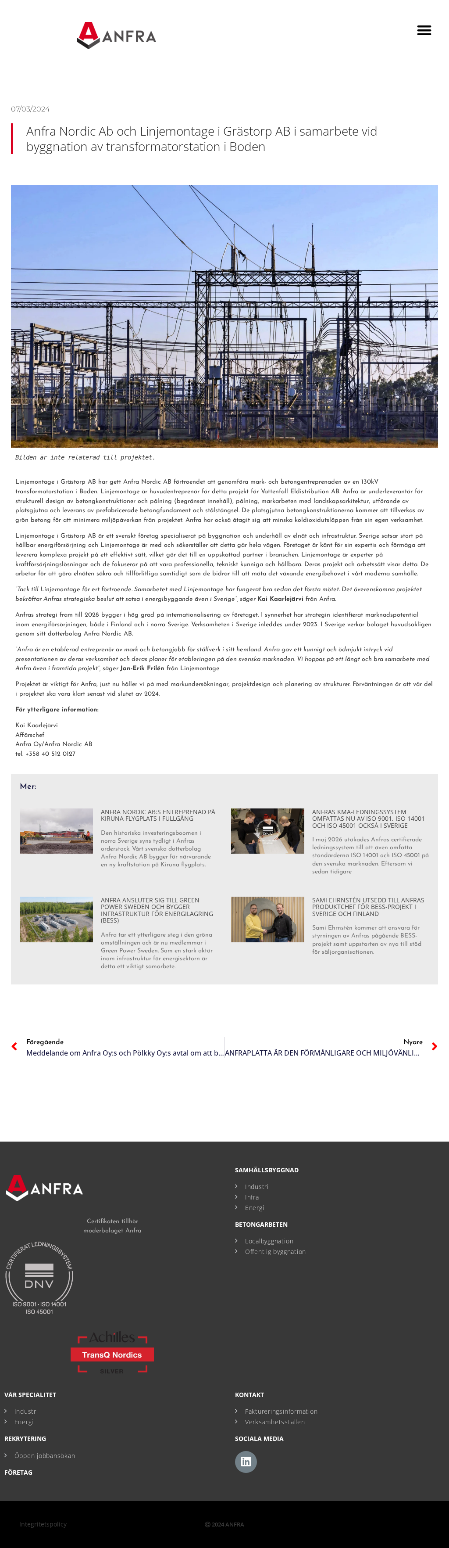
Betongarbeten (261, 1224)
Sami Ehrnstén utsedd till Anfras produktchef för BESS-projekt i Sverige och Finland (368, 907)
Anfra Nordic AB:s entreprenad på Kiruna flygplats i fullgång (158, 815)
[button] (424, 30)
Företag (18, 1472)
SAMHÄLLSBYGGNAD (267, 1170)
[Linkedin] (246, 1462)
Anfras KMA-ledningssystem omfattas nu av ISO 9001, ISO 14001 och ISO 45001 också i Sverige (368, 819)
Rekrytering (25, 1438)
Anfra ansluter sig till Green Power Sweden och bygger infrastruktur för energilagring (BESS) (157, 910)
